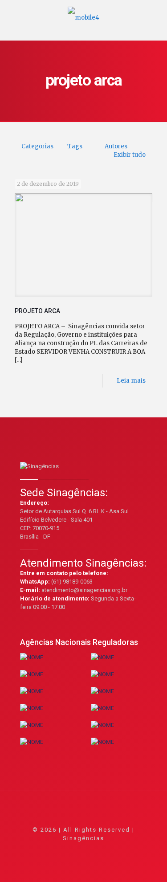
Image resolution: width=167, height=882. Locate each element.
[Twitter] (71, 850)
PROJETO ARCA (37, 310)
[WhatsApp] (47, 850)
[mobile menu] (155, 13)
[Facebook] (59, 850)
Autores (116, 146)
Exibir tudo (130, 155)
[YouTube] (83, 850)
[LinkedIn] (95, 850)
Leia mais (131, 380)
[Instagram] (107, 850)
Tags (74, 146)
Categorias (37, 146)
